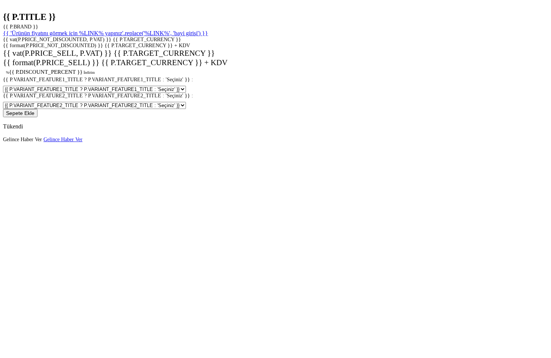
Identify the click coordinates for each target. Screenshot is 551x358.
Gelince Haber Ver (62, 139)
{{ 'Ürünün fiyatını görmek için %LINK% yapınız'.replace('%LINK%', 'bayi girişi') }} (105, 33)
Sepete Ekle (20, 113)
